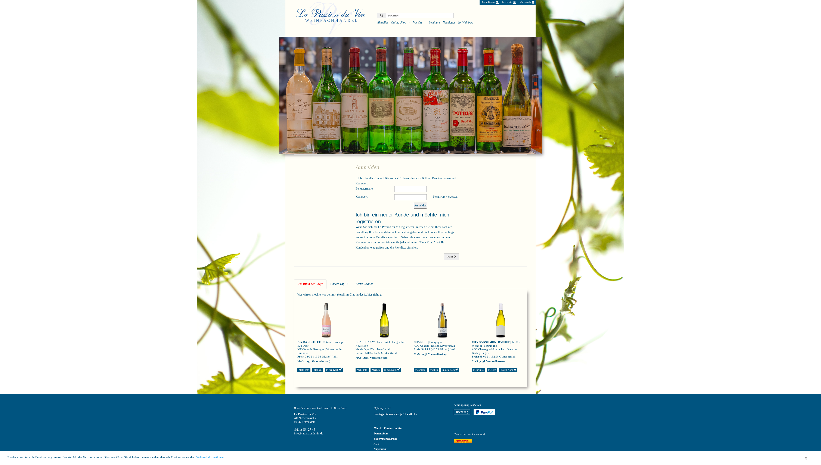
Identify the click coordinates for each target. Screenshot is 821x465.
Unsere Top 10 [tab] (339, 283)
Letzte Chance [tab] (364, 283)
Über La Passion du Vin (388, 428)
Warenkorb (525, 2)
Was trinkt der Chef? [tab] (310, 283)
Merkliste (507, 2)
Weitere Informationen (210, 457)
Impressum (380, 448)
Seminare (434, 22)
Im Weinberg (465, 22)
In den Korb (332, 369)
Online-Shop (398, 22)
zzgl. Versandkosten (317, 361)
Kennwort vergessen (445, 196)
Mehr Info (304, 369)
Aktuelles (382, 22)
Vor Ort (417, 22)
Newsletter (449, 22)
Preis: (300, 356)
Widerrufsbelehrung (385, 438)
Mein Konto (488, 2)
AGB (376, 443)
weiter (450, 256)
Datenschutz (381, 433)
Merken (318, 369)
